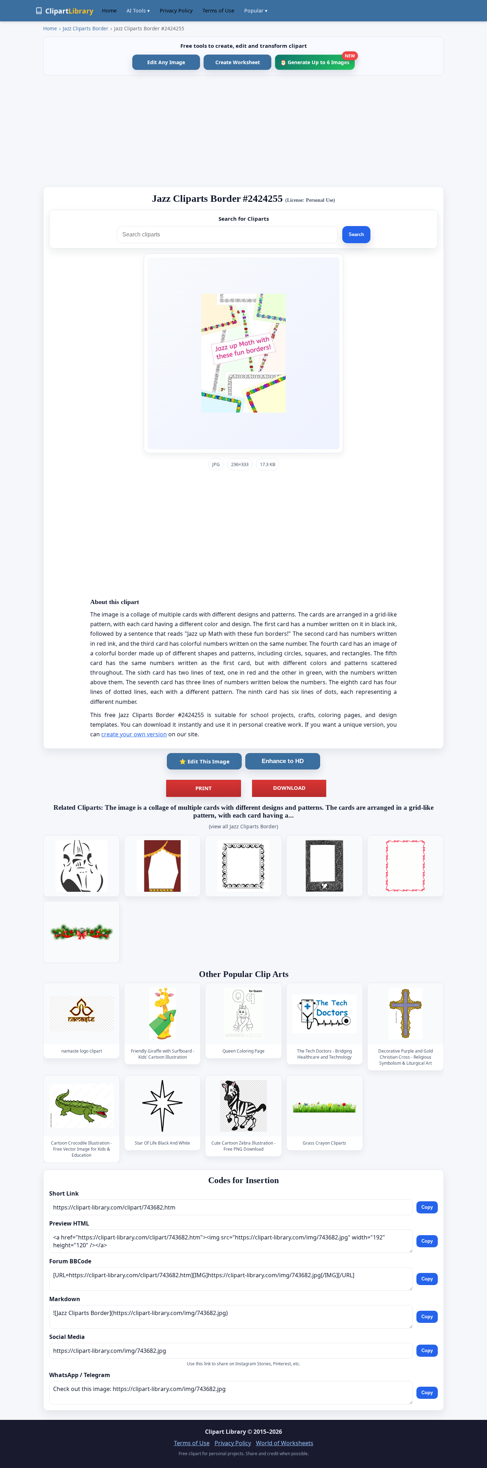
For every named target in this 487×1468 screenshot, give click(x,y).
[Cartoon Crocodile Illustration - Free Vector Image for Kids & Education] (82, 1106)
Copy (427, 1207)
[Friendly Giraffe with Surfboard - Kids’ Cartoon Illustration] (162, 1014)
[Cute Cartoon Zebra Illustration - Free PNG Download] (243, 1106)
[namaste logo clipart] (82, 1014)
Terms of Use (218, 10)
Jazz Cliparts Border (85, 28)
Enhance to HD (283, 761)
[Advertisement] (243, 131)
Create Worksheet (237, 62)
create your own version (134, 734)
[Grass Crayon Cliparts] (324, 1106)
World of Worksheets (284, 1443)
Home (109, 10)
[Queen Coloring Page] (243, 1014)
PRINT (203, 788)
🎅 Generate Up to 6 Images (317, 60)
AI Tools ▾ (138, 10)
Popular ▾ (255, 10)
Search (356, 234)
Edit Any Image (166, 62)
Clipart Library (225, 1432)
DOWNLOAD (289, 787)
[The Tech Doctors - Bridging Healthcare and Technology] (324, 1014)
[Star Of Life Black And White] (162, 1106)
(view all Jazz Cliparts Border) (243, 826)
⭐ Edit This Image (204, 761)
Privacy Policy (176, 10)
